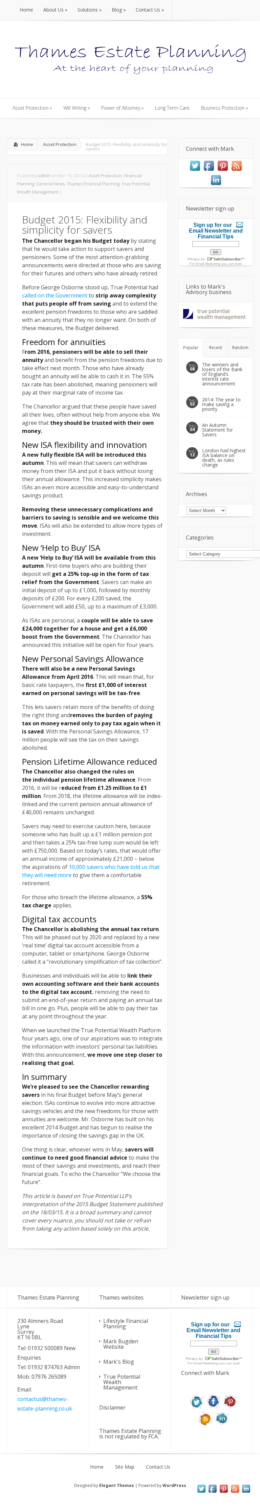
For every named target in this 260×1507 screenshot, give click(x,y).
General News (50, 184)
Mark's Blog (118, 1361)
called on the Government (54, 295)
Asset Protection (60, 144)
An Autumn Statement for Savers (217, 430)
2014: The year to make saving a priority (221, 404)
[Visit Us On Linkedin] (216, 184)
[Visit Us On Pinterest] (223, 170)
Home (27, 144)
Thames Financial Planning (93, 184)
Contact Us (158, 1467)
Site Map (124, 1467)
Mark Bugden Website (120, 1344)
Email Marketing (208, 264)
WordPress (174, 1485)
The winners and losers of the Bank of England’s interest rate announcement (222, 374)
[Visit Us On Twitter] (195, 170)
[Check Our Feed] (236, 170)
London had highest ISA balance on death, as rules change (224, 457)
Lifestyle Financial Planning (125, 1323)
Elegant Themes (116, 1485)
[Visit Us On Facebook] (209, 170)
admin (44, 176)
